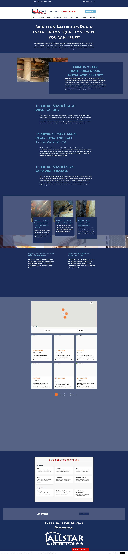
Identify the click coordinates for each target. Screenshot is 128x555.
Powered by (34, 326)
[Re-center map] (91, 303)
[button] (95, 1)
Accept (122, 553)
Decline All (115, 553)
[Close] (126, 553)
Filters (81, 330)
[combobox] (87, 1)
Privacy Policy (53, 553)
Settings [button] (109, 553)
